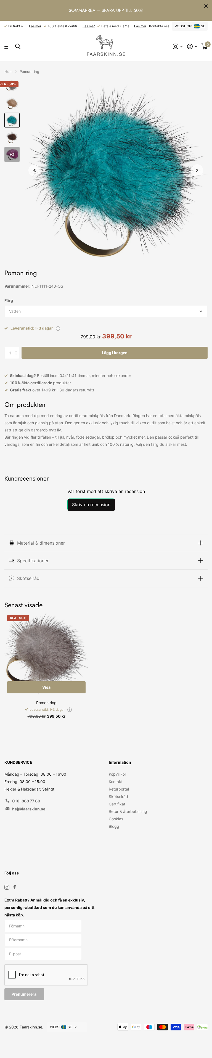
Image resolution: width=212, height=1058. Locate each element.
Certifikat (117, 804)
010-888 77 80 (26, 801)
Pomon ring (46, 702)
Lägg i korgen (115, 352)
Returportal (119, 789)
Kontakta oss (159, 26)
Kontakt (116, 781)
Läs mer (35, 26)
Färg (8, 300)
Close (206, 6)
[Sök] (17, 46)
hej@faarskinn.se (28, 809)
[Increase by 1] (17, 348)
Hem (8, 71)
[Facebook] (14, 887)
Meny (7, 46)
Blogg (114, 826)
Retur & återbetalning (128, 811)
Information (120, 762)
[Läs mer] (178, 46)
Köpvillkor (117, 774)
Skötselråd (118, 796)
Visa (46, 687)
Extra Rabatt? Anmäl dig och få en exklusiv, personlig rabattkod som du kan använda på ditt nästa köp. (49, 907)
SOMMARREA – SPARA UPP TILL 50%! (106, 10)
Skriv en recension (91, 504)
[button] (34, 170)
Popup (58, 328)
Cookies (116, 818)
